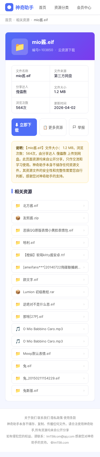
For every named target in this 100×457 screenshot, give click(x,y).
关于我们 (30, 418)
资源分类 (61, 7)
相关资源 (22, 20)
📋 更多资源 (53, 127)
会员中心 (84, 7)
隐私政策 (57, 418)
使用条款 (70, 418)
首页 (42, 7)
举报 (81, 127)
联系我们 (43, 418)
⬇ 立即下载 (23, 127)
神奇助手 (24, 7)
